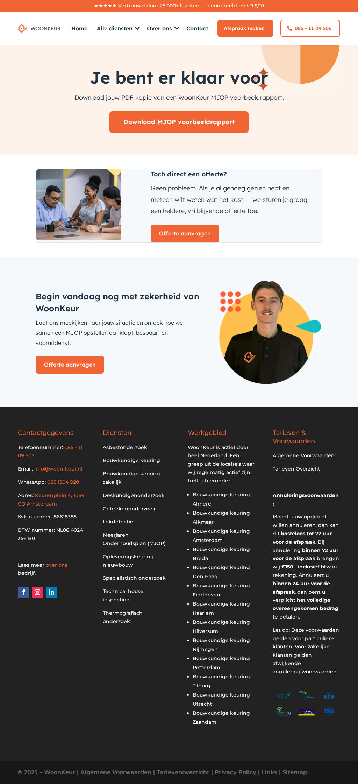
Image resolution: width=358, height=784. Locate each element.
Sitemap (294, 772)
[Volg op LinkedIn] (51, 592)
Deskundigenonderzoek (134, 495)
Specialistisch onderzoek (134, 578)
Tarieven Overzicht (296, 469)
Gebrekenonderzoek (129, 509)
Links (269, 772)
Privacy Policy (235, 772)
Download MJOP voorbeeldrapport (179, 122)
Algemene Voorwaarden (304, 455)
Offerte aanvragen (185, 233)
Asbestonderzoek (125, 447)
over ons (56, 565)
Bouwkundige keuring (131, 460)
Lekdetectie (118, 521)
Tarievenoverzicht (183, 772)
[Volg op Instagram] (37, 592)
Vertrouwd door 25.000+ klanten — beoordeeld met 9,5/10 (191, 5)
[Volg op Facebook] (23, 592)
